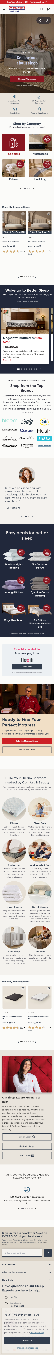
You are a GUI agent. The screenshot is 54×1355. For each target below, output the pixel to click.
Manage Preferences (27, 1348)
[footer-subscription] (48, 1253)
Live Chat (14, 1297)
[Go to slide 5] (29, 369)
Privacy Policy (37, 1333)
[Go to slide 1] (18, 369)
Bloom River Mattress (10, 242)
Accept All (27, 1341)
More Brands (44, 446)
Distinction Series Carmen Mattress (38, 1018)
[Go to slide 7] (34, 369)
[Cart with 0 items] (48, 9)
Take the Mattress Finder (27, 741)
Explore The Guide (27, 750)
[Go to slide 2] (21, 369)
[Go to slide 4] (26, 369)
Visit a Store (25, 1155)
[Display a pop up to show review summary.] (24, 251)
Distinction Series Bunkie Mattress (12, 1018)
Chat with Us (25, 1146)
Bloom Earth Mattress (36, 242)
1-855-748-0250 (17, 1306)
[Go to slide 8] (36, 369)
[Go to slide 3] (24, 369)
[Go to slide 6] (31, 369)
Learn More (27, 667)
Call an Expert (25, 1137)
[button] (40, 20)
